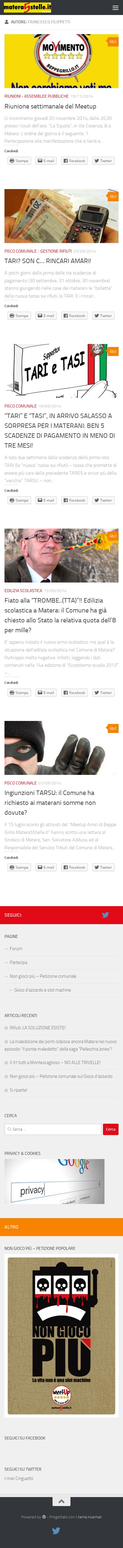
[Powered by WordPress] (44, 1517)
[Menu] (115, 7)
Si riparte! (18, 1090)
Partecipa (18, 962)
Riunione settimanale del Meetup (50, 106)
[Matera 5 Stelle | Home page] (35, 7)
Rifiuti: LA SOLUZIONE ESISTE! (38, 1028)
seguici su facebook (24, 1438)
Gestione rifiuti (56, 251)
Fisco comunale (20, 251)
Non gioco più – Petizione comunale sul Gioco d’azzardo (61, 1076)
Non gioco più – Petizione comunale (43, 976)
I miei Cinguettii (18, 1478)
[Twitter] (105, 914)
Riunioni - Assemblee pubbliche (36, 96)
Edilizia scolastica (23, 590)
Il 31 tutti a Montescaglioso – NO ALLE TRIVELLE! (55, 1062)
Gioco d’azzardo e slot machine (42, 990)
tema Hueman (90, 1517)
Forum (16, 948)
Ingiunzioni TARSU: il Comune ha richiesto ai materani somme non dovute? (50, 803)
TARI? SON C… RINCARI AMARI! (47, 261)
